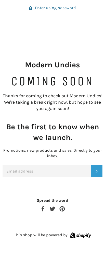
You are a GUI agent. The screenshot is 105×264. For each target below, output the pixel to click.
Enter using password (55, 7)
